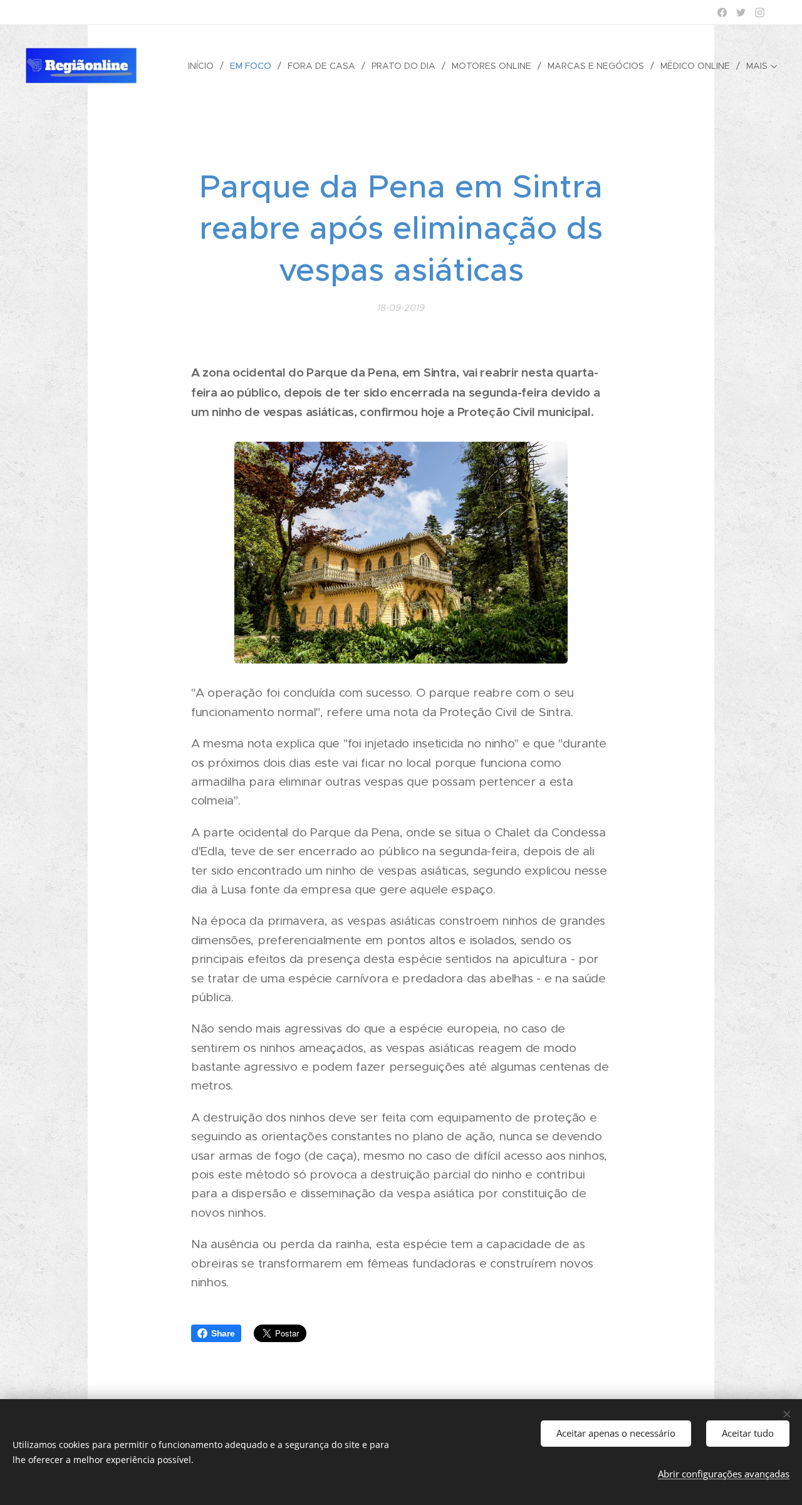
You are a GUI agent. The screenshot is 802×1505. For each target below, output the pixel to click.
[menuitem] (204, 65)
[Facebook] (722, 12)
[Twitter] (741, 12)
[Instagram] (760, 12)
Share (223, 1333)
